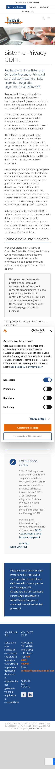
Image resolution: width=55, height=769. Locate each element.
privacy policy (35, 366)
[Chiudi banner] (51, 331)
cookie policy (18, 366)
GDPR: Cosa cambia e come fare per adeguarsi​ (30, 533)
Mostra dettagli (38, 419)
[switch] (47, 388)
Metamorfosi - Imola (37, 728)
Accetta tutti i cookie (27, 427)
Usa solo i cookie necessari (28, 436)
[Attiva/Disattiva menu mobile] (49, 18)
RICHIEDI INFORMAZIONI (19, 545)
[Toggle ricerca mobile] (43, 18)
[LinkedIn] (30, 694)
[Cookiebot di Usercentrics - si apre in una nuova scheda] (32, 331)
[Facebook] (23, 694)
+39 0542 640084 (32, 2)
